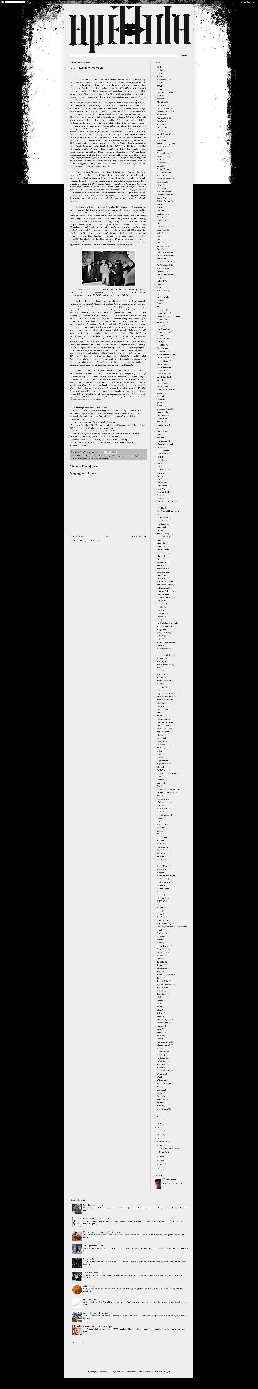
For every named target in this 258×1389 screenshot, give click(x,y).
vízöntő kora (161, 1061)
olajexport (161, 757)
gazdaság (160, 380)
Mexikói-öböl (162, 658)
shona (159, 891)
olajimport (161, 760)
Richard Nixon (162, 853)
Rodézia (160, 859)
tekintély (160, 958)
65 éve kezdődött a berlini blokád (96, 1218)
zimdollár (160, 1102)
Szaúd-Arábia (162, 933)
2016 (159, 1123)
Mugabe (160, 677)
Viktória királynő (163, 1045)
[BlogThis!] (107, 452)
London (160, 616)
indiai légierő (162, 469)
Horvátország (162, 441)
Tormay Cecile (162, 981)
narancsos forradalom (165, 696)
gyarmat (160, 405)
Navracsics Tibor (163, 699)
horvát (159, 437)
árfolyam (160, 124)
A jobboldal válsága (90, 1286)
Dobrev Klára (162, 281)
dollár (159, 287)
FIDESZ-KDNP (163, 338)
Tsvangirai (161, 987)
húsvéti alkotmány (164, 444)
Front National (162, 361)
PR (158, 834)
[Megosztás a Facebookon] (112, 452)
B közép (160, 130)
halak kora (161, 412)
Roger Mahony (162, 866)
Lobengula (161, 613)
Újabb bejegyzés (77, 536)
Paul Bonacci (162, 799)
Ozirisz (159, 776)
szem (159, 939)
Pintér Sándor (162, 808)
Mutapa (160, 683)
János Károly (162, 492)
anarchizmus (161, 114)
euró (158, 306)
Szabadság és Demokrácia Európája (170, 926)
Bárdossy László (163, 153)
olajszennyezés (162, 763)
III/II (159, 457)
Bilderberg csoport (164, 178)
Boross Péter (161, 198)
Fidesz (159, 335)
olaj (158, 751)
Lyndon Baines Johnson (166, 623)
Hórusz (159, 434)
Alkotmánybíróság (164, 111)
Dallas (83, 456)
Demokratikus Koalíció (166, 261)
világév (159, 1048)
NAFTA (160, 690)
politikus (160, 831)
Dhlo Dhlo (161, 271)
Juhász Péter (161, 520)
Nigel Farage (162, 731)
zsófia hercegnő (163, 1109)
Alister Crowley (163, 108)
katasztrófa (161, 543)
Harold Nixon (162, 418)
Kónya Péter (161, 575)
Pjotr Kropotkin (163, 815)
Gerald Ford (90, 456)
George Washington (164, 389)
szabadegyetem (162, 920)
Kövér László (162, 578)
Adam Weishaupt (163, 92)
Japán (159, 495)
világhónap (161, 1054)
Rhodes (159, 850)
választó (160, 1026)
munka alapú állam (164, 680)
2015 (159, 1127)
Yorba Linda (161, 1089)
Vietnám (92, 458)
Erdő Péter (161, 300)
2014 (159, 76)
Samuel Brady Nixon (165, 875)
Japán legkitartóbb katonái (93, 1245)
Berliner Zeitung (163, 169)
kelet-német (161, 549)
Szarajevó (160, 930)
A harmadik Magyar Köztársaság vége (97, 1313)
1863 (159, 70)
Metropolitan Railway (165, 655)
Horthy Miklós (162, 431)
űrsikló (159, 1013)
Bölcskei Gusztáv (163, 201)
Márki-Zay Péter (163, 632)
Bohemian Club (163, 191)
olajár (159, 754)
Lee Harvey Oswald (127, 456)
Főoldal (107, 536)
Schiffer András (163, 882)
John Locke (161, 514)
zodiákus (160, 1105)
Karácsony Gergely (164, 533)
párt (158, 795)
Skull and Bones (163, 898)
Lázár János (161, 594)
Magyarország (162, 629)
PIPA (159, 811)
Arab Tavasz (161, 121)
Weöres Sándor (162, 1074)
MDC (159, 639)
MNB (159, 671)
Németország (162, 709)
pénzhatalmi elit (163, 802)
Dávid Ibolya (162, 245)
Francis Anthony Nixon (166, 354)
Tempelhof (161, 965)
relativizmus (161, 843)
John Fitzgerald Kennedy (111, 456)
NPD (159, 735)
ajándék (160, 98)
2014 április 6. (162, 79)
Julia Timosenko (163, 524)
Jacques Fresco (162, 485)
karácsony (160, 530)
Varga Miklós (171, 1179)
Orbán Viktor (162, 770)
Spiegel (160, 914)
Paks (158, 786)
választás (160, 1016)
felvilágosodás (162, 329)
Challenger (161, 217)
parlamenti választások (165, 792)
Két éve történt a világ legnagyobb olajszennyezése (102, 1232)
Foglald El (161, 345)
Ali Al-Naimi (162, 105)
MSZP (159, 674)
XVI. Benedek (162, 1083)
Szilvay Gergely (163, 946)
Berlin (159, 166)
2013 (159, 1134)
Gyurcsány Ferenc (164, 409)
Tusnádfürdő (161, 994)
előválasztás (161, 297)
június (162, 1156)
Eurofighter (161, 309)
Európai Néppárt (163, 313)
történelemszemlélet (164, 984)
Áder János (161, 95)
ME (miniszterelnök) (165, 642)
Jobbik (159, 504)
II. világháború (162, 453)
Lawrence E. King (164, 591)
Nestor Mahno (162, 719)
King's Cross (161, 562)
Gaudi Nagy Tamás (164, 373)
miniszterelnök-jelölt (165, 664)
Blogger (167, 1371)
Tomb (159, 978)
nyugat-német (162, 741)
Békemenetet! (162, 162)
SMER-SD (161, 901)
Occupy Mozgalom (164, 744)
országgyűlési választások (166, 773)
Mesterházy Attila (163, 648)
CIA (78, 456)
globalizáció (161, 402)
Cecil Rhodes (162, 214)
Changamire (161, 220)
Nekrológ (160, 706)
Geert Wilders (162, 383)
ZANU (159, 1093)
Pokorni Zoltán (163, 824)
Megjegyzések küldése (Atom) (91, 540)
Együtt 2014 (161, 293)
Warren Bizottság (102, 458)
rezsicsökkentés (163, 846)
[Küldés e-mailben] (105, 452)
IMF (158, 466)
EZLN (159, 325)
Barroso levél (162, 156)
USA (159, 1010)
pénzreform (161, 805)
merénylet (160, 645)
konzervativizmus (163, 572)
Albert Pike (161, 102)
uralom (159, 1006)
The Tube (160, 971)
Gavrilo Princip (163, 377)
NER (159, 715)
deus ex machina (163, 268)
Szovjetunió (161, 952)
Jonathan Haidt (162, 517)
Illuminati (160, 463)
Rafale (159, 840)
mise (158, 667)
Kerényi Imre (162, 552)
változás (160, 1032)
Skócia (159, 894)
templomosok (162, 968)
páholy (159, 783)
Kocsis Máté (161, 565)
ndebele (160, 703)
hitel (158, 428)
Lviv (159, 619)
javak (159, 498)
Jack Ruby (98, 456)
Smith (159, 904)
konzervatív (161, 568)
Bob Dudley (161, 188)
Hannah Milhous (163, 415)
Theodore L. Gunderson (166, 974)
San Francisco (162, 878)
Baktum (160, 140)
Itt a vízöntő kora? (90, 1259)
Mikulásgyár (161, 661)
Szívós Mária (162, 949)
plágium (160, 818)
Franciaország (162, 351)
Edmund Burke (163, 290)
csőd (158, 236)
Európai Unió (162, 319)
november (164, 1145)
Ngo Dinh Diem (82, 458)
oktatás (159, 747)
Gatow (159, 370)
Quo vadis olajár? (90, 1299)
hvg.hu (159, 447)
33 (158, 89)
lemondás (160, 603)
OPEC (159, 767)
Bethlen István (162, 172)
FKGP (159, 341)
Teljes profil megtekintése (172, 1183)
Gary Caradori (162, 367)
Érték (159, 303)
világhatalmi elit (163, 1051)
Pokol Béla (161, 821)
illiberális (160, 460)
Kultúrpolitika (162, 587)
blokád (159, 185)
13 (158, 67)
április (162, 1160)
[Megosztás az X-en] (110, 452)
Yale (158, 1086)
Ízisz (158, 479)
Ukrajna (160, 1000)
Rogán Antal (161, 862)
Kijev (159, 559)
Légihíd (160, 600)
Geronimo (161, 399)
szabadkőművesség (164, 923)
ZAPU (159, 1096)
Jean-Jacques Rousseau (165, 501)
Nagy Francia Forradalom (167, 693)
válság (159, 1029)
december (164, 1141)
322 (158, 86)
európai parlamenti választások (168, 316)
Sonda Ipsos (161, 907)
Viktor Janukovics (164, 1042)
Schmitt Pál (161, 888)
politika (160, 827)
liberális (160, 607)
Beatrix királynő (163, 159)
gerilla (159, 396)
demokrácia (161, 258)
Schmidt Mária (162, 885)
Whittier (160, 1077)
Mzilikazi (160, 687)
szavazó (160, 936)
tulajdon (160, 990)
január (162, 1164)
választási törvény (163, 1022)
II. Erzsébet (161, 450)
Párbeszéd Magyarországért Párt (169, 789)
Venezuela (161, 1035)
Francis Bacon (162, 357)
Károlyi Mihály (163, 536)
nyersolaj (160, 738)
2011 (159, 73)
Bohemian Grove (163, 194)
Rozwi (159, 872)
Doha (159, 284)
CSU (159, 239)
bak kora (160, 137)
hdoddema (149, 1371)
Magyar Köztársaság (164, 626)
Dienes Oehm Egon (164, 274)
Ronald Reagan (162, 869)
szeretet (160, 942)
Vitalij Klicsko (162, 1058)
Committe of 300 (163, 226)
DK (158, 277)
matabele (160, 635)
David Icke (161, 249)
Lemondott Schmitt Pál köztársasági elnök (99, 1326)
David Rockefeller (164, 252)
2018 (159, 82)
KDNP (159, 546)
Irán (158, 476)
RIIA (159, 856)
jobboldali (161, 508)
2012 (159, 1138)
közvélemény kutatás (165, 584)
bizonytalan (161, 182)
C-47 (159, 204)
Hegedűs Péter (162, 425)
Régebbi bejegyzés (139, 536)
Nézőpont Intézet (163, 722)
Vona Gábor (161, 1064)
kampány (160, 527)
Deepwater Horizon (164, 255)
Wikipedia (161, 1080)
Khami (159, 556)
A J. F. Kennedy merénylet (169, 1148)
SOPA (159, 910)
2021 (159, 1120)
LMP (159, 610)
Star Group (161, 917)
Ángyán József (162, 118)
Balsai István (162, 146)
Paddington (161, 779)
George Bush (162, 386)
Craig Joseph (162, 229)
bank (159, 150)
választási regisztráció (165, 1019)
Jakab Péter (161, 488)
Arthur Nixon (162, 127)
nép (158, 712)
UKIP (159, 997)
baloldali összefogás (164, 143)
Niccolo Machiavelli (164, 728)
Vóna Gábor (161, 1067)
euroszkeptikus (162, 322)
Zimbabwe (161, 1099)
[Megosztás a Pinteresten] (115, 452)
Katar (159, 540)
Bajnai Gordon (162, 134)
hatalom (160, 421)
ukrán (159, 1003)
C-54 (159, 207)
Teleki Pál (161, 962)
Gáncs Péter (161, 364)
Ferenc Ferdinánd (163, 332)
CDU (159, 210)
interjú (159, 473)
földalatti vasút (162, 348)
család (159, 233)
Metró (159, 651)
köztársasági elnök (164, 581)
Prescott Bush (162, 837)
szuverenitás (161, 955)
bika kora (160, 175)
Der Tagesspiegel (163, 265)
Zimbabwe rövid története (93, 1205)
